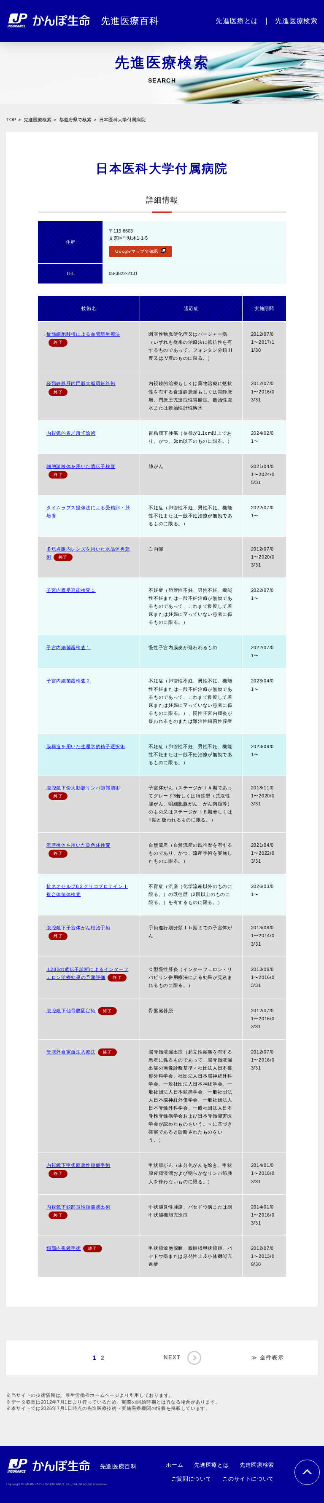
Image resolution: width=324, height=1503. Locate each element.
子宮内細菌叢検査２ (68, 680)
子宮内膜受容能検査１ (71, 590)
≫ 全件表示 (267, 1357)
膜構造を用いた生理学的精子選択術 (85, 746)
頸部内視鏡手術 (63, 1248)
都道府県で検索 (75, 119)
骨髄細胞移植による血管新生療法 (83, 334)
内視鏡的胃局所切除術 (71, 433)
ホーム (174, 1465)
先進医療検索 (37, 119)
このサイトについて (248, 1479)
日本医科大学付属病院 (122, 119)
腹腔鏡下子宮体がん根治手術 (78, 927)
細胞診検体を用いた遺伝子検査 (80, 466)
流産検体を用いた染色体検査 (78, 845)
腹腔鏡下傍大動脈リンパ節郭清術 (83, 787)
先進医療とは (211, 1465)
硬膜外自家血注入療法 (71, 1051)
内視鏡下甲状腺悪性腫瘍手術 (78, 1165)
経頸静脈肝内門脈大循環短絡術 (80, 383)
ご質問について (191, 1479)
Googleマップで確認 (136, 251)
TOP (11, 119)
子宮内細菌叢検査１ (68, 647)
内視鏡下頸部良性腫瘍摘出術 (78, 1206)
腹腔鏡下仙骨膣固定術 (71, 1010)
